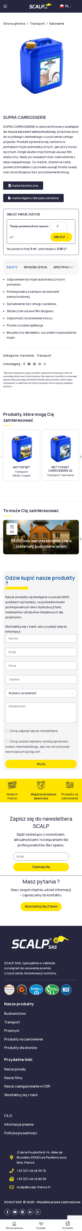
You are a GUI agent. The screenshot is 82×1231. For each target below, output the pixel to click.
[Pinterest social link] (34, 364)
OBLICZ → (61, 237)
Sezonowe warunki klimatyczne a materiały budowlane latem (41, 543)
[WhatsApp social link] (44, 364)
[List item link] (41, 1013)
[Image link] (9, 989)
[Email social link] (29, 364)
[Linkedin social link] (39, 364)
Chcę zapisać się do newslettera (34, 731)
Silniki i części (21, 475)
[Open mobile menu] (5, 6)
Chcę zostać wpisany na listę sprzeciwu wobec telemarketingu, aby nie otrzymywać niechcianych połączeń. (37, 746)
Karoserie (27, 355)
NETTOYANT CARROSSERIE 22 (60, 469)
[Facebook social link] (24, 364)
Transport (43, 355)
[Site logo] (41, 6)
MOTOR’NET (21, 467)
